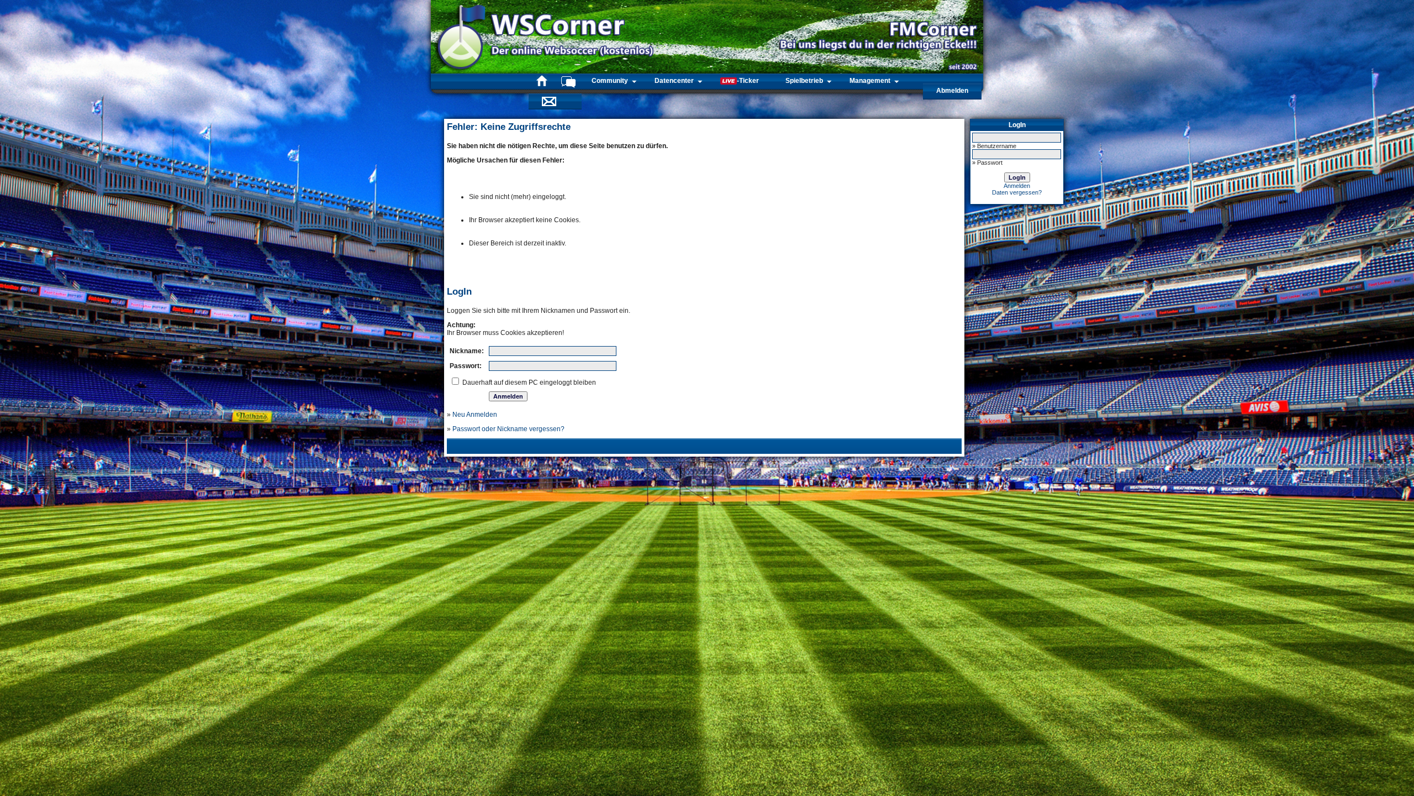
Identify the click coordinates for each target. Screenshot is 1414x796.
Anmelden (1017, 185)
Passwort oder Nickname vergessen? (508, 429)
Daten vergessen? (1017, 192)
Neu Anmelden (474, 414)
